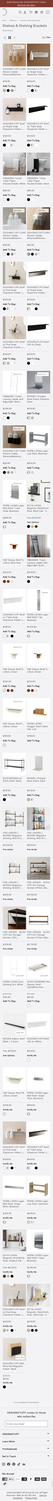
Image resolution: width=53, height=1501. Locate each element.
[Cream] (12, 581)
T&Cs (28, 5)
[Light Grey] (12, 90)
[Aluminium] (28, 472)
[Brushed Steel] (36, 90)
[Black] (8, 90)
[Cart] (41, 12)
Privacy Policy (31, 1498)
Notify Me (32, 1055)
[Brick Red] (4, 581)
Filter (48, 37)
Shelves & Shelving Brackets (30, 20)
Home (4, 20)
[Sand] (4, 90)
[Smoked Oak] (36, 526)
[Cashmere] (32, 472)
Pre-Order (8, 849)
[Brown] (8, 581)
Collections (13, 20)
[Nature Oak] (32, 526)
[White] (28, 90)
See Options (33, 522)
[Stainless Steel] (28, 417)
